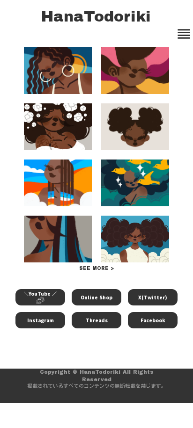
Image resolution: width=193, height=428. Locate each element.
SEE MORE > (96, 268)
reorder (184, 34)
